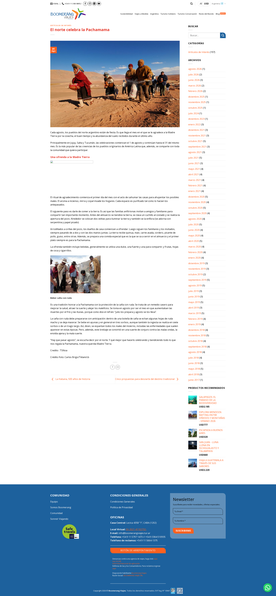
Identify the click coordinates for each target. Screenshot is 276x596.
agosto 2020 (195, 218)
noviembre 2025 (197, 102)
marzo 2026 (194, 85)
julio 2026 (193, 74)
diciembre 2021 (196, 130)
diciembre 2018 (196, 330)
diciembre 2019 (196, 263)
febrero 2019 (195, 318)
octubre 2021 (195, 141)
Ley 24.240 (116, 561)
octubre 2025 (195, 107)
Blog (218, 14)
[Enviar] (223, 35)
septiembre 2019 (197, 279)
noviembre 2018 (197, 335)
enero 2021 (194, 191)
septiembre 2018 (197, 346)
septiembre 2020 (197, 213)
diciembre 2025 (196, 96)
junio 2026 (194, 80)
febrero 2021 (195, 185)
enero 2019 (194, 324)
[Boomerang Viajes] (68, 14)
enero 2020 (194, 257)
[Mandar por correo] (117, 367)
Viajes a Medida (141, 14)
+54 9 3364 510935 (155, 536)
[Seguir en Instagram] (90, 4)
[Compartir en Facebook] (112, 367)
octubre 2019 (195, 274)
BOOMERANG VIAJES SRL (133, 575)
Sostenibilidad (126, 14)
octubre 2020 (195, 207)
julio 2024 (193, 113)
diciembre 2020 (196, 196)
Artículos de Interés (60, 25)
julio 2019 (193, 291)
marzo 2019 (194, 313)
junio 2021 (194, 163)
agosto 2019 (195, 285)
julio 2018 (193, 357)
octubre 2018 (195, 341)
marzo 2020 (194, 246)
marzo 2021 (194, 180)
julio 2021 (193, 157)
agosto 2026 (195, 69)
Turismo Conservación (187, 14)
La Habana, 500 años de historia (72, 379)
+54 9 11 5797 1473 (132, 536)
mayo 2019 (194, 302)
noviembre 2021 (197, 135)
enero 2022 (194, 124)
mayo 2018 (194, 368)
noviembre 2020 (197, 202)
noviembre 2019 (197, 268)
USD (206, 3)
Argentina (216, 3)
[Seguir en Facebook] (85, 4)
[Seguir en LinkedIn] (94, 4)
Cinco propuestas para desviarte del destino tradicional (145, 379)
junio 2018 (194, 363)
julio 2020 (193, 224)
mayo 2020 (194, 235)
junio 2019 (194, 296)
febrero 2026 (195, 91)
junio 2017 (194, 379)
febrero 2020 (195, 252)
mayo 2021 (194, 169)
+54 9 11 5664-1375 (147, 540)
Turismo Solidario (168, 14)
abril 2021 (193, 174)
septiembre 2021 (197, 146)
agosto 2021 (195, 152)
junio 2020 (194, 230)
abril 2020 (193, 241)
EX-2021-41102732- (136, 529)
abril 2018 (193, 374)
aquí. (156, 559)
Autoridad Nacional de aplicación (126, 563)
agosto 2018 (195, 352)
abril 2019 (193, 307)
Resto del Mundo (206, 14)
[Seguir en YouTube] (99, 4)
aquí (114, 568)
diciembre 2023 (196, 118)
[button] (191, 4)
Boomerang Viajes (139, 573)
